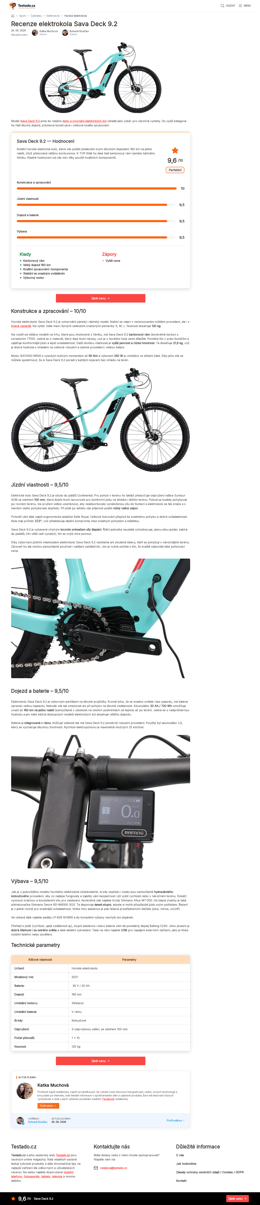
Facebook (108, 1098)
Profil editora (174, 1120)
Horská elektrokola (76, 15)
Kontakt (181, 1180)
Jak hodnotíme (186, 1163)
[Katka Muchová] (24, 1090)
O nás (180, 1155)
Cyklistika (36, 15)
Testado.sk (63, 1155)
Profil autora (46, 1105)
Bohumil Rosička (37, 1121)
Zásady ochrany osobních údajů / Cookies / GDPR (210, 1172)
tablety (45, 1176)
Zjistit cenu (98, 298)
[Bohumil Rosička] (20, 1120)
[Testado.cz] (22, 6)
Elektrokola (53, 15)
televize (57, 1176)
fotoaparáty (32, 1176)
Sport (22, 15)
